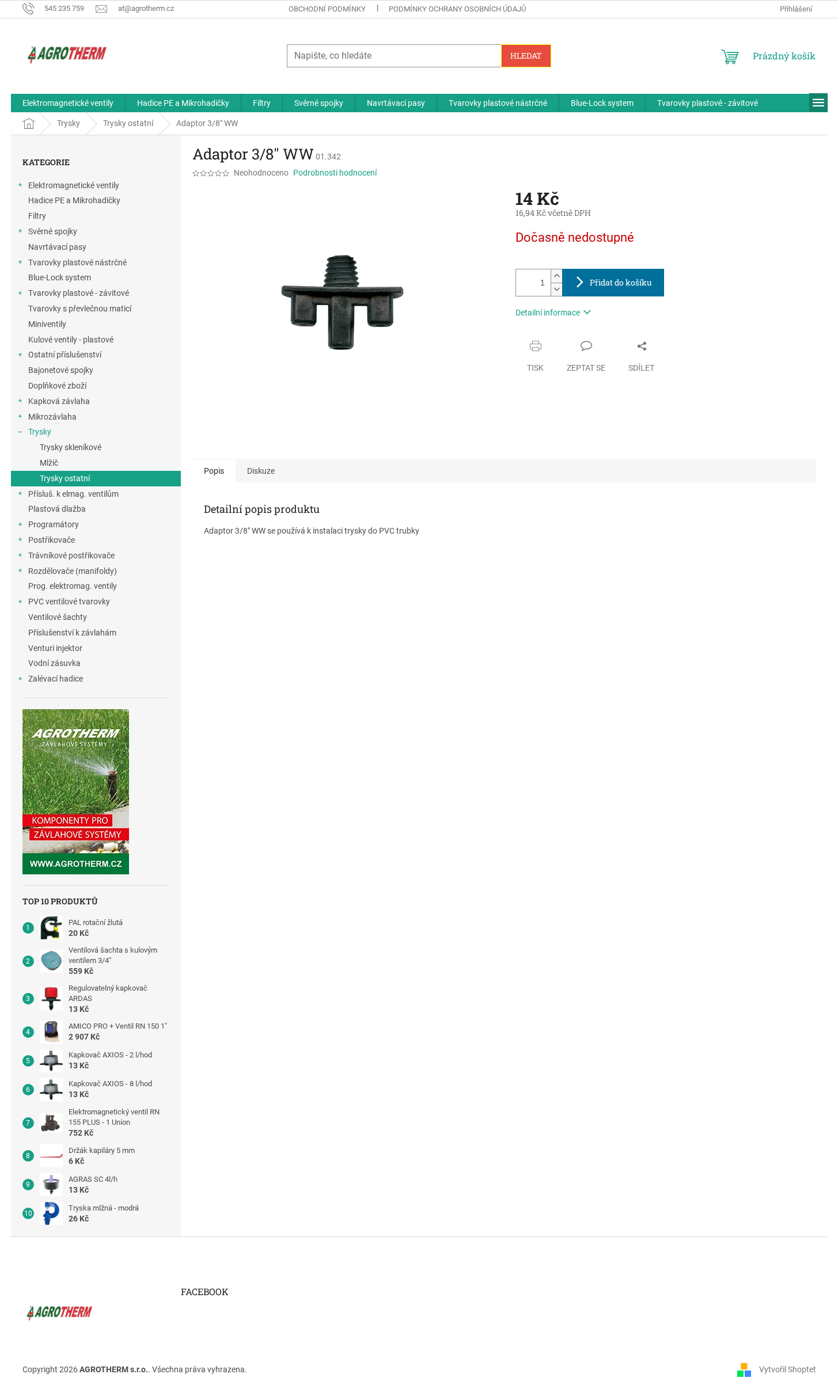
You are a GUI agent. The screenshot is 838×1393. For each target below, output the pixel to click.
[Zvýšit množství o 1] (556, 276)
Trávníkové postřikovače (71, 555)
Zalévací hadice (55, 678)
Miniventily (47, 324)
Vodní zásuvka (54, 663)
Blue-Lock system (59, 277)
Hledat (526, 55)
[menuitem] (68, 103)
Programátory (53, 524)
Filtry (37, 215)
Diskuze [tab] (261, 470)
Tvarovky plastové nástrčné (77, 262)
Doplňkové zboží (57, 385)
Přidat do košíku (621, 282)
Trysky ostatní (65, 478)
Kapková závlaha (59, 401)
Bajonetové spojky (60, 370)
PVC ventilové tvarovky (69, 601)
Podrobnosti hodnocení (335, 172)
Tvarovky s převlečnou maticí (79, 308)
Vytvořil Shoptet (787, 1369)
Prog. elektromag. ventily (72, 586)
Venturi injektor (55, 648)
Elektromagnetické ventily (73, 185)
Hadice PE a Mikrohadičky (74, 200)
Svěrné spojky (52, 231)
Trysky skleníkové (70, 447)
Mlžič (49, 462)
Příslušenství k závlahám (72, 632)
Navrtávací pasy (57, 247)
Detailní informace (547, 312)
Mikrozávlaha (52, 416)
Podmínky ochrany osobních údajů (457, 9)
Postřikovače (51, 540)
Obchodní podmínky (327, 9)
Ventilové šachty (57, 617)
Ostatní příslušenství (64, 354)
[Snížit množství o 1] (556, 289)
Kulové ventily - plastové (70, 339)
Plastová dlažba (57, 508)
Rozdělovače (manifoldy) (72, 571)
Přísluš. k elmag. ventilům (73, 493)
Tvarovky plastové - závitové (78, 293)
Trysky (39, 431)
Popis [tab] (214, 470)
